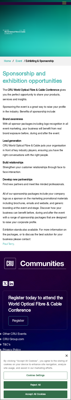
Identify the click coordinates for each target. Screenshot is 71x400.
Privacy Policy (12, 350)
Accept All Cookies (35, 394)
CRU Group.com (13, 339)
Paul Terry (8, 244)
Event (19, 61)
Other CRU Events (14, 334)
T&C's (6, 344)
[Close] (67, 356)
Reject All (35, 385)
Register (18, 320)
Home (7, 61)
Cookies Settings (35, 375)
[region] (35, 375)
